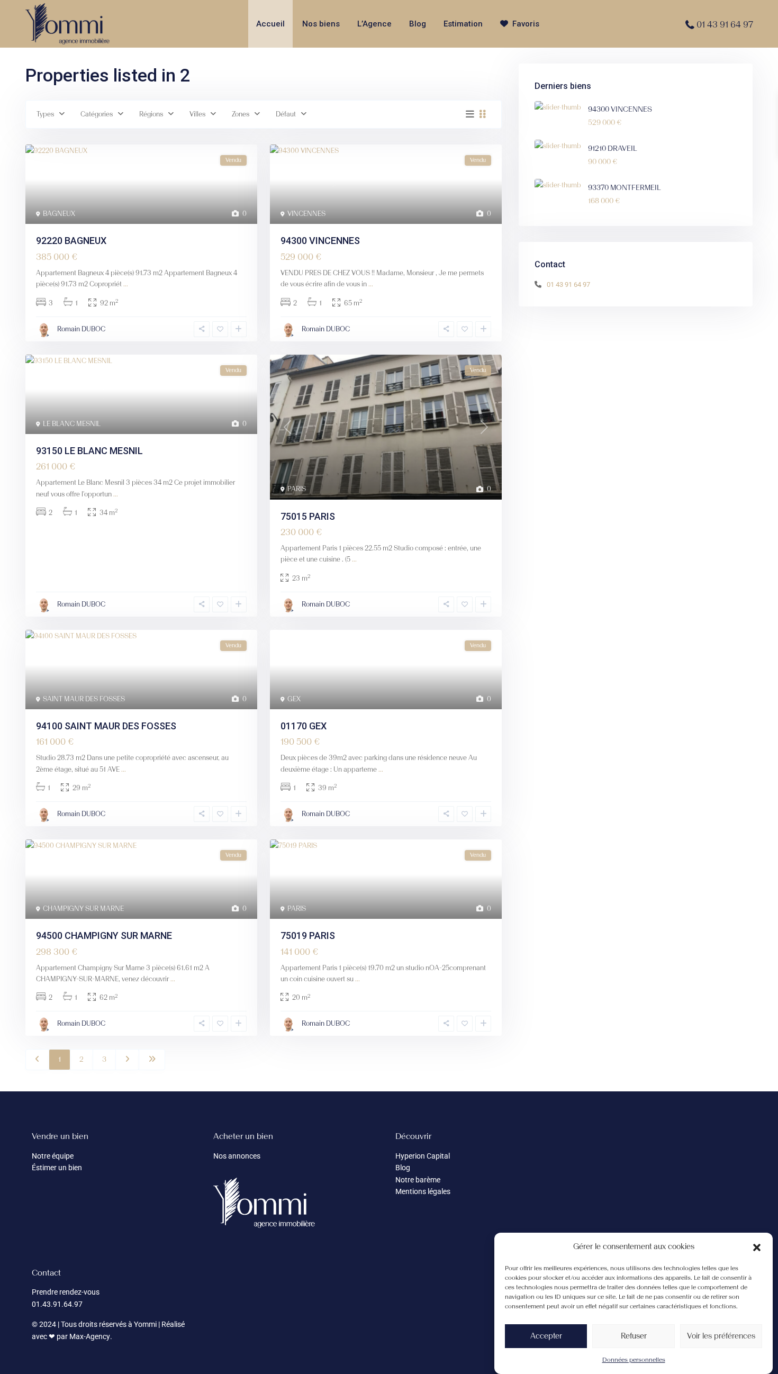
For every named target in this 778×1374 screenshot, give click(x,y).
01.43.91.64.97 (57, 1304)
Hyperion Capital (422, 1156)
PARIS (296, 489)
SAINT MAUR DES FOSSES (84, 699)
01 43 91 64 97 (724, 24)
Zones (240, 114)
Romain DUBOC (81, 329)
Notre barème (417, 1180)
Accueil (270, 24)
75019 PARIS (308, 935)
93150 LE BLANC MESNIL (89, 450)
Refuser (634, 1336)
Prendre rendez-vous (65, 1292)
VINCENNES (306, 214)
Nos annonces (236, 1156)
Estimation (463, 24)
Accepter (546, 1336)
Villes (197, 114)
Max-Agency (89, 1336)
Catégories (96, 114)
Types (45, 114)
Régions (151, 114)
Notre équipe (53, 1156)
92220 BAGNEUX (71, 240)
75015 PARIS (308, 516)
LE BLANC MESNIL (72, 424)
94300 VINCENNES (320, 240)
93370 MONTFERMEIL (624, 187)
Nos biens (321, 24)
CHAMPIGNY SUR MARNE (83, 908)
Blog (417, 24)
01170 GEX (304, 725)
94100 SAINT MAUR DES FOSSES (106, 725)
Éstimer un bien (57, 1167)
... (125, 284)
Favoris (525, 24)
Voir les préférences (721, 1336)
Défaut (286, 114)
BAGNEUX (59, 214)
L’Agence (374, 24)
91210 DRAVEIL (612, 148)
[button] (757, 1246)
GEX (294, 699)
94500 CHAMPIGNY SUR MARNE (104, 935)
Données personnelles (633, 1359)
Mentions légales (422, 1191)
